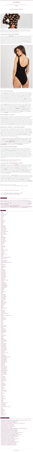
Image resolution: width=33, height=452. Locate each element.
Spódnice (2, 338)
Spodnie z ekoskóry (4, 348)
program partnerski (4, 330)
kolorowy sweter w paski (29, 202)
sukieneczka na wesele (4, 352)
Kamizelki (2, 265)
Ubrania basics (3, 403)
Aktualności (2, 215)
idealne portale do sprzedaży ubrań (6, 262)
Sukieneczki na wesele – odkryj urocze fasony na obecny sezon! (10, 438)
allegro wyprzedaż (8, 200)
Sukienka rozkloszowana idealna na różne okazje (8, 439)
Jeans (2, 263)
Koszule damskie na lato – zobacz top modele (7, 424)
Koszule (2, 290)
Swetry (2, 375)
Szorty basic (3, 382)
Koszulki (2, 292)
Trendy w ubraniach (4, 402)
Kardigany (2, 267)
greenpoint (1, 202)
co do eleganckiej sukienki (18, 201)
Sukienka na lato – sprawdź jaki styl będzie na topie (8, 442)
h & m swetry (4, 202)
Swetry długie (3, 377)
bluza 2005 (11, 200)
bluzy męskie (3, 239)
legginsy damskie (3, 301)
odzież (14, 205)
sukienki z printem (3, 374)
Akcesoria (2, 213)
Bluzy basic (2, 236)
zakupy (2, 411)
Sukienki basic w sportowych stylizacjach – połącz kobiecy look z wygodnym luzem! (13, 423)
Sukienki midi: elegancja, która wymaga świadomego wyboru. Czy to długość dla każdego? (14, 428)
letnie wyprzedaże (4, 203)
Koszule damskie (3, 291)
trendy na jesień (16, 185)
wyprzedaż (25, 207)
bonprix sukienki (3, 201)
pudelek (14, 190)
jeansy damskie (3, 264)
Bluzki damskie (3, 226)
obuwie (2, 316)
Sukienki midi (3, 364)
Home (2, 259)
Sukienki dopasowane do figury (5, 356)
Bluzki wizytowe (3, 230)
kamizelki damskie (3, 266)
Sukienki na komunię (4, 367)
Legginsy (2, 300)
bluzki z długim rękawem (4, 231)
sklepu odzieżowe (21, 206)
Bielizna (2, 219)
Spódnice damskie (3, 340)
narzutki (2, 314)
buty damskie (3, 245)
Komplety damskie (3, 283)
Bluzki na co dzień (3, 229)
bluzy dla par (25, 200)
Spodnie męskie (3, 347)
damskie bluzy (23, 201)
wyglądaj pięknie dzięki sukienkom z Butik (17, 207)
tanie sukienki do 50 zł (9, 207)
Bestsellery (2, 218)
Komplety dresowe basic (4, 285)
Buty (1, 244)
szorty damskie (3, 383)
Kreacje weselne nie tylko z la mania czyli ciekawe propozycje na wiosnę (10, 159)
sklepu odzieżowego (27, 206)
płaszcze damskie (3, 325)
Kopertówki (2, 288)
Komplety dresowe (3, 284)
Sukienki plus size (3, 369)
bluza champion (15, 200)
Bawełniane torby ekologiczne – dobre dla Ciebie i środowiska (14, 193)
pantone (2, 320)
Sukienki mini (3, 365)
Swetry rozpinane (3, 380)
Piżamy (2, 322)
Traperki (2, 399)
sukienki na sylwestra (4, 368)
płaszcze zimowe (3, 326)
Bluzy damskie (3, 238)
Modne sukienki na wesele (5, 313)
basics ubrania (17, 108)
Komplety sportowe (4, 287)
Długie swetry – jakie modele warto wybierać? (7, 437)
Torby (2, 395)
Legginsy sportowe (3, 302)
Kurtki (2, 293)
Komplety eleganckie (4, 286)
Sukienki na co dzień (4, 366)
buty (11, 201)
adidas (2, 212)
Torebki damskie (3, 398)
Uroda (2, 407)
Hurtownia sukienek (4, 260)
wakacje (2, 408)
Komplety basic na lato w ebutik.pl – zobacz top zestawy (9, 430)
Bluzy (2, 235)
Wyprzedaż (2, 409)
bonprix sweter (9, 201)
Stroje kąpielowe (3, 350)
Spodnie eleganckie (4, 346)
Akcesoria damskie (3, 214)
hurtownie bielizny (14, 163)
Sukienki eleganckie (4, 358)
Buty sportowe (3, 246)
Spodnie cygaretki (3, 343)
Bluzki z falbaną (3, 232)
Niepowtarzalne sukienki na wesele (6, 315)
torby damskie (3, 396)
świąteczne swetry (29, 207)
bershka (7, 190)
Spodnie (2, 342)
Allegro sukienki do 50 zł (3, 200)
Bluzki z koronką (3, 233)
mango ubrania (21, 203)
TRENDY (2, 400)
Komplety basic (3, 282)
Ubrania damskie (3, 404)
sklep (10, 109)
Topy (1, 394)
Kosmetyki (2, 289)
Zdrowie (2, 413)
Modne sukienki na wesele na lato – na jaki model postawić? (9, 433)
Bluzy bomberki (3, 237)
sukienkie (4, 207)
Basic (2, 217)
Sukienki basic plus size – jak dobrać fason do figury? (8, 422)
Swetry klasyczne (3, 378)
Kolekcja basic (3, 271)
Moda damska (3, 310)
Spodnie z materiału (4, 349)
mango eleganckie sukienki (15, 203)
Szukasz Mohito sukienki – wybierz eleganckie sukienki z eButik (10, 441)
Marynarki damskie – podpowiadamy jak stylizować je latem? (9, 435)
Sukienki (2, 353)
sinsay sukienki (6, 206)
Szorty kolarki (3, 385)
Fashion (2, 256)
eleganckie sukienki (4, 254)
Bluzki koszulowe (3, 228)
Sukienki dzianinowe (4, 357)
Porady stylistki (3, 328)
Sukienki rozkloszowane (4, 370)
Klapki (2, 268)
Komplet (2, 281)
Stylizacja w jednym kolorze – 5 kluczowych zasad (8, 426)
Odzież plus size (3, 318)
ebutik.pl (30, 201)
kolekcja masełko (3, 273)
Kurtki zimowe (3, 299)
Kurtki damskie (3, 294)
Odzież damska (3, 317)
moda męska (3, 311)
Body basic (2, 242)
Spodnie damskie (3, 344)
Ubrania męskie (3, 405)
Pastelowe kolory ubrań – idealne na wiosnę (7, 425)
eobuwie (2, 255)
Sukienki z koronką (3, 373)
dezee (9, 190)
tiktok (2, 392)
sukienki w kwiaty (3, 371)
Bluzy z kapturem (3, 241)
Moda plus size (3, 312)
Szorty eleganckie (3, 384)
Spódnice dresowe (3, 341)
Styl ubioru (2, 351)
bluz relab (18, 200)
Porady (2, 327)
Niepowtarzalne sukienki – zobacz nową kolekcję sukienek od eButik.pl (11, 434)
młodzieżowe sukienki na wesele (10, 141)
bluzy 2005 (21, 200)
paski (2, 321)
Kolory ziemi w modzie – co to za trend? (6, 427)
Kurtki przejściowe (3, 296)
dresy (30, 141)
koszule (25, 98)
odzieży (16, 205)
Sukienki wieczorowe (4, 372)
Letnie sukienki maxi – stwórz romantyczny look (8, 440)
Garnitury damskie (3, 258)
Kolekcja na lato (3, 274)
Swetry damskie (3, 376)
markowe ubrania (25, 203)
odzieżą (19, 205)
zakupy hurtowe (3, 412)
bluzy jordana (28, 200)
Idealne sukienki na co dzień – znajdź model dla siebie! (12, 194)
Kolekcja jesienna (3, 272)
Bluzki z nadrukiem (4, 234)
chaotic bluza (13, 201)
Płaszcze (2, 324)
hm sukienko (8, 202)
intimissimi (11, 190)
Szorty (2, 381)
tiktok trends (3, 393)
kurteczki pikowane (3, 144)
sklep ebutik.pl (14, 206)
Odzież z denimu (3, 319)
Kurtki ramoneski (3, 298)
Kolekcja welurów (3, 275)
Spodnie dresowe (3, 345)
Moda (2, 309)
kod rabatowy (3, 269)
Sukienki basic (3, 354)
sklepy (2, 337)
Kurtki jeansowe (3, 295)
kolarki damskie (3, 270)
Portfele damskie (3, 329)
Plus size (2, 323)
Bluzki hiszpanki (3, 227)
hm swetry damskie (13, 202)
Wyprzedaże (3, 410)
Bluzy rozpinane (3, 240)
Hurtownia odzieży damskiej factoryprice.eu (21, 202)
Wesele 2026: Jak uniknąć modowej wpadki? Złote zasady (9, 429)
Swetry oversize (3, 379)
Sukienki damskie (3, 355)
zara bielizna (17, 190)
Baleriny (2, 216)
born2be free (3, 243)
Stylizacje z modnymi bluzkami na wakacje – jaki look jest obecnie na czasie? (12, 432)
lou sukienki (10, 203)
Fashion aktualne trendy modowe (6, 257)
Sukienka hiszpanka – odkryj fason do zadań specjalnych (9, 443)
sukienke (6, 112)
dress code (27, 201)
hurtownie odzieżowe (4, 261)
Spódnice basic (3, 339)
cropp (2, 190)
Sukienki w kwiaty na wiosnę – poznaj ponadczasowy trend (9, 436)
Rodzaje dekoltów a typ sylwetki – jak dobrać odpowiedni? (9, 431)
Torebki (2, 397)
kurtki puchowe (3, 297)
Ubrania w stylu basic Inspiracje (5, 406)
